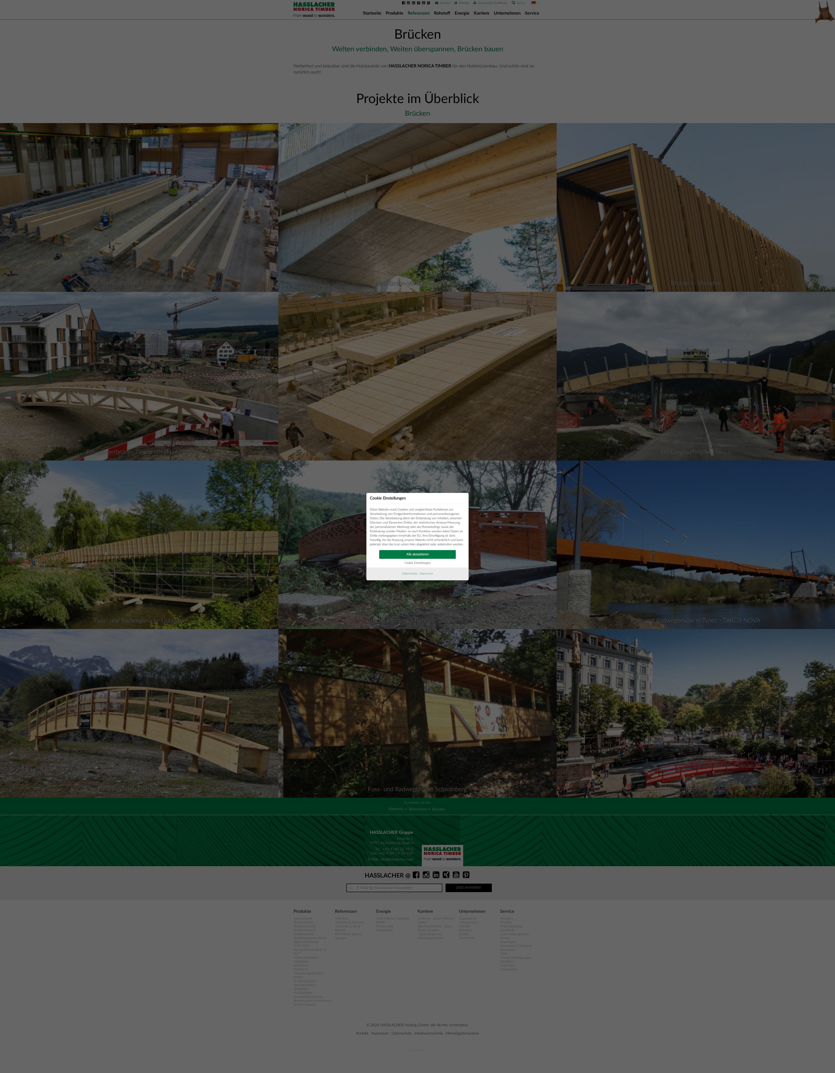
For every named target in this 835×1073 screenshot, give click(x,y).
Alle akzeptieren (417, 554)
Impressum (426, 573)
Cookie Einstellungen (418, 563)
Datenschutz (409, 573)
